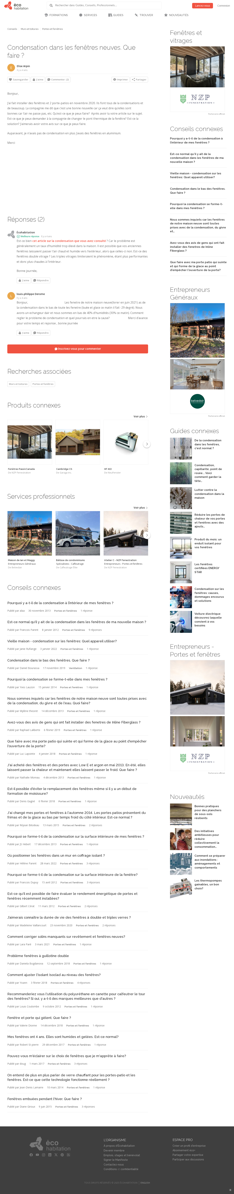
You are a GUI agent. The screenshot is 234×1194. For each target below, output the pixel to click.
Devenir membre (114, 1150)
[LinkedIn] (49, 1154)
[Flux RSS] (68, 1154)
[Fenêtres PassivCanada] (29, 442)
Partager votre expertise (188, 1154)
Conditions (110, 1169)
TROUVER (146, 15)
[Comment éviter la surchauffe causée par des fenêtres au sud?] (181, 557)
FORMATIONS (58, 15)
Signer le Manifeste (116, 1159)
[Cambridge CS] (77, 442)
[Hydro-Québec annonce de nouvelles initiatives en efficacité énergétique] (181, 849)
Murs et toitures (29, 29)
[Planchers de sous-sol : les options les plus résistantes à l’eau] (181, 824)
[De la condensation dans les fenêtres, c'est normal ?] (181, 458)
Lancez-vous (202, 5)
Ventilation (75, 668)
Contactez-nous (114, 1164)
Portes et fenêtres (52, 29)
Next (146, 444)
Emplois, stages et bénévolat (122, 1155)
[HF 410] (125, 442)
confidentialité (129, 1169)
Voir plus (140, 416)
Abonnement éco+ (184, 1150)
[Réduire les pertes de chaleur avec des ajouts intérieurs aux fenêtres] (181, 533)
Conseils (12, 29)
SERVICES (90, 15)
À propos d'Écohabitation (119, 1145)
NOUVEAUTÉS (178, 15)
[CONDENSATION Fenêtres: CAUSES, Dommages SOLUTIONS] (181, 607)
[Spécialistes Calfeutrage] (77, 533)
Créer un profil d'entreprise (189, 1145)
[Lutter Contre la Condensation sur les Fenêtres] (181, 508)
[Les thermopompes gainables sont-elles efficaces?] (181, 898)
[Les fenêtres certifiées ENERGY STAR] (181, 582)
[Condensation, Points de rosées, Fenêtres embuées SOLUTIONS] (181, 483)
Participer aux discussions (188, 1159)
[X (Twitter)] (55, 1154)
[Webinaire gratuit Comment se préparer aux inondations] (181, 874)
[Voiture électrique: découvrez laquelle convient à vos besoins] (181, 632)
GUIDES (118, 15)
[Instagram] (43, 1154)
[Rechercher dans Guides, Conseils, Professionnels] (52, 5)
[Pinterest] (62, 1154)
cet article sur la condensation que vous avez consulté (69, 241)
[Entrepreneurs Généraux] (29, 533)
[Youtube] (37, 1154)
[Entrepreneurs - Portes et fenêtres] (125, 533)
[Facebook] (31, 1154)
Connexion (223, 5)
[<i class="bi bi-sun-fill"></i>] (230, 1190)
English (145, 1182)
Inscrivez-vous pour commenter (79, 349)
